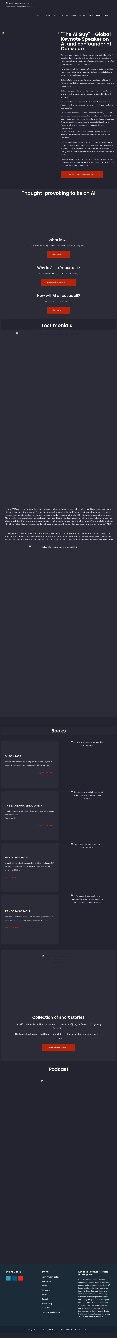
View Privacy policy (50, 1277)
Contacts (46, 1308)
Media (73, 15)
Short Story (47, 1303)
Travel (90, 15)
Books (56, 15)
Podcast (65, 15)
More (98, 15)
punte (87, 1330)
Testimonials (56, 325)
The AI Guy (47, 1281)
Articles (82, 15)
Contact (106, 15)
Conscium (46, 15)
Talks (38, 15)
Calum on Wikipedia (51, 1312)
